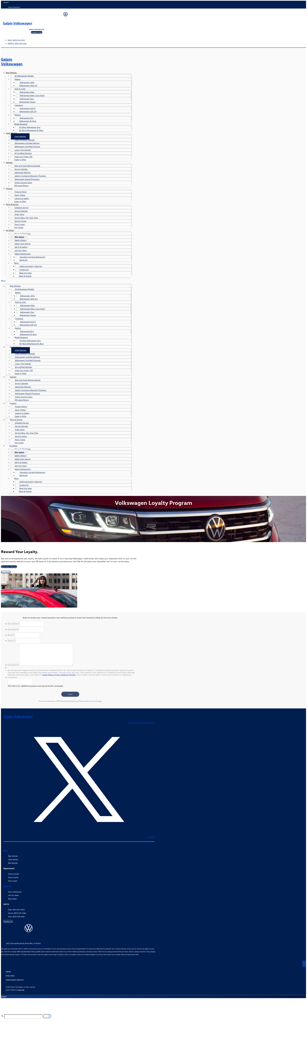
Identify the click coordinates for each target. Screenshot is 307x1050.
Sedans (18, 79)
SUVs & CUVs (20, 89)
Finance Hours (21, 192)
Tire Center (18, 227)
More (16, 263)
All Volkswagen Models (24, 76)
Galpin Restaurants (23, 254)
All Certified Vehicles (23, 153)
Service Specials (21, 169)
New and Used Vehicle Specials (27, 166)
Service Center (21, 221)
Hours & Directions (22, 233)
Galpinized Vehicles (22, 172)
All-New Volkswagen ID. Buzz (31, 130)
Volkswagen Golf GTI (27, 111)
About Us (7, 886)
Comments (12, 677)
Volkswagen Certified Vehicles (27, 143)
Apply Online (20, 195)
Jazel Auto (21, 990)
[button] (66, 280)
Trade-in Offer (20, 159)
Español (5, 2)
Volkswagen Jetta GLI (28, 85)
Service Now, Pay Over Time (26, 217)
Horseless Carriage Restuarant (32, 257)
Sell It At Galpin (21, 247)
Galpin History (21, 240)
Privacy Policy (78, 701)
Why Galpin (19, 237)
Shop (5, 850)
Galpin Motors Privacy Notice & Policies (58, 675)
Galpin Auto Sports (22, 243)
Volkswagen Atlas (27, 92)
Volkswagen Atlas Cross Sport (32, 95)
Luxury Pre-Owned (22, 150)
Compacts (19, 105)
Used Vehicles (11, 133)
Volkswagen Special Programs (27, 179)
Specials (9, 162)
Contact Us (24, 269)
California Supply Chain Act (30, 266)
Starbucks (23, 260)
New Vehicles (11, 72)
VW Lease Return (21, 185)
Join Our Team (21, 250)
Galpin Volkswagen (17, 23)
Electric (18, 115)
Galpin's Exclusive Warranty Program (30, 176)
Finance (9, 188)
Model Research (20, 124)
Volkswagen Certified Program (27, 146)
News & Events (25, 276)
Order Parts (19, 214)
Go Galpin (10, 230)
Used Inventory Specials (25, 140)
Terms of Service (92, 701)
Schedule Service (22, 207)
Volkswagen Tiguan (27, 102)
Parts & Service (12, 204)
